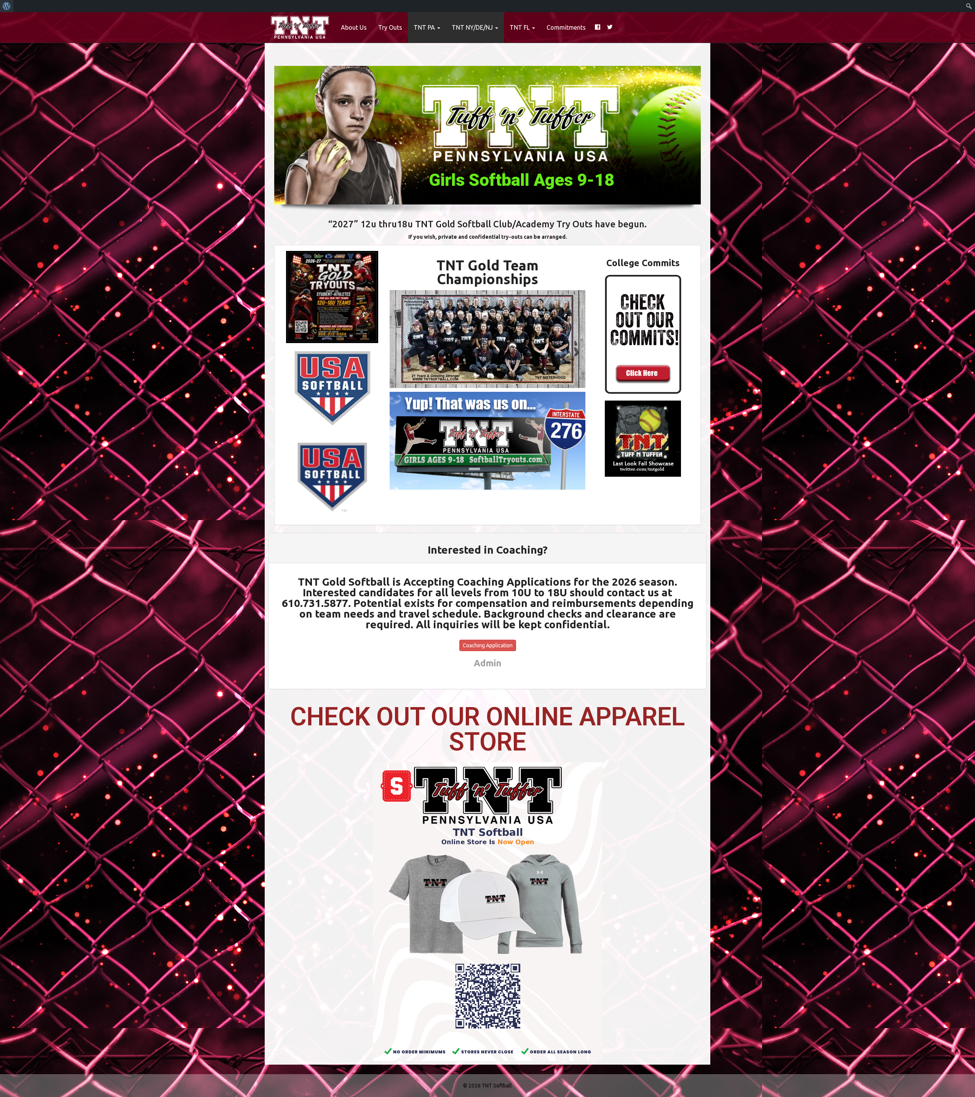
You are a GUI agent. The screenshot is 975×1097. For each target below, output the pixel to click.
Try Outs (390, 27)
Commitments (566, 27)
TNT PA (425, 27)
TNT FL (520, 27)
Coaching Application (488, 645)
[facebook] (597, 27)
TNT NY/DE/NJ (473, 27)
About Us (354, 27)
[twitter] (610, 27)
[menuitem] (6, 6)
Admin (488, 663)
